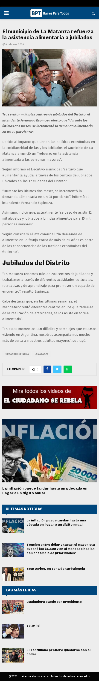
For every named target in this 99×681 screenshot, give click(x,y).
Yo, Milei (33, 626)
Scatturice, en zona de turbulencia (55, 569)
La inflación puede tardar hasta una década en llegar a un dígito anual (56, 522)
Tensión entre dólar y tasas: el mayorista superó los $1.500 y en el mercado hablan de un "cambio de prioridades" (60, 549)
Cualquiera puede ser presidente (54, 602)
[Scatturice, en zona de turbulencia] (13, 574)
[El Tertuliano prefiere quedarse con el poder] (13, 655)
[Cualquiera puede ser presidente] (13, 607)
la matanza (41, 354)
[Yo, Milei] (13, 631)
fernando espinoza (17, 354)
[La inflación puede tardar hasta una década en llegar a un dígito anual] (49, 450)
